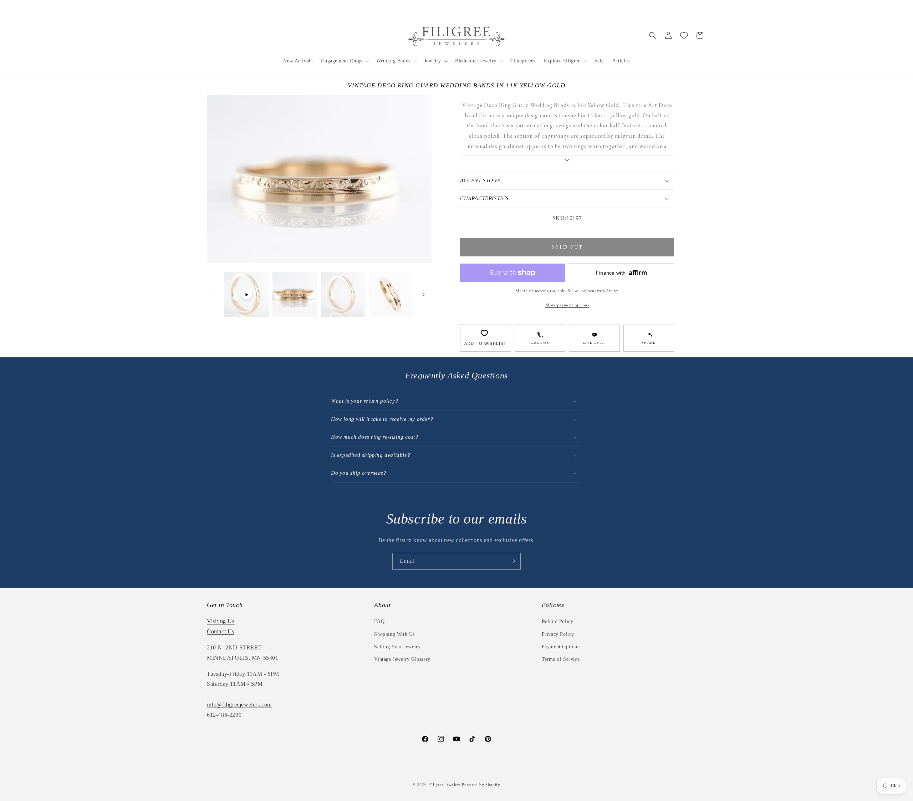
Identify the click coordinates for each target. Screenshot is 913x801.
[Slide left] (215, 294)
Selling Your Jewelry (397, 646)
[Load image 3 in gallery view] (391, 294)
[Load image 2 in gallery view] (343, 294)
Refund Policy (557, 621)
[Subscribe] (512, 561)
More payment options (567, 305)
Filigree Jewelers (445, 784)
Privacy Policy (558, 634)
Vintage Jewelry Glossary (402, 659)
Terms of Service (561, 659)
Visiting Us (221, 621)
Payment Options (561, 646)
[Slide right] (424, 294)
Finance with (621, 273)
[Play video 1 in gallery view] (246, 294)
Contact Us (220, 631)
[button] (344, 60)
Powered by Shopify (481, 784)
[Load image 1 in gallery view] (294, 294)
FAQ (379, 621)
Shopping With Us (394, 634)
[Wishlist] (684, 35)
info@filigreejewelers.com (239, 704)
